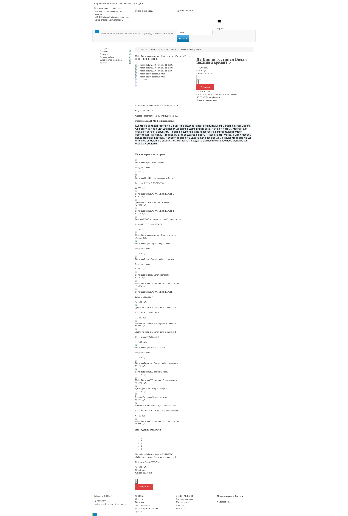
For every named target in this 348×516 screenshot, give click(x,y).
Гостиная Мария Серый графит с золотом (154, 259)
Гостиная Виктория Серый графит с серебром (156, 363)
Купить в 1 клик (204, 91)
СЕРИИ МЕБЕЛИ (116, 33)
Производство (149, 33)
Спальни (104, 51)
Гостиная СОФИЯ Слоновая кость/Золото (154, 178)
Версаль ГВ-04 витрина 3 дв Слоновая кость (155, 405)
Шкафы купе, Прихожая (111, 60)
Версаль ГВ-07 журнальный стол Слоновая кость (158, 219)
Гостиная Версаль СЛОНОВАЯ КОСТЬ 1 (154, 211)
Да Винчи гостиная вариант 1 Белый (152, 202)
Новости (160, 33)
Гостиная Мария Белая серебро (149, 162)
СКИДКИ (104, 48)
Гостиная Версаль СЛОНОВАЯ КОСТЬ (153, 292)
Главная (104, 33)
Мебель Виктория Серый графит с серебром (155, 323)
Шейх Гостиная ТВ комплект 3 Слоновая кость (157, 421)
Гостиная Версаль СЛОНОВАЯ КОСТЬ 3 (154, 194)
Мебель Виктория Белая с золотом (151, 397)
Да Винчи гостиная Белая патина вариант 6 (155, 457)
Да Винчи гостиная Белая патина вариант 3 (155, 307)
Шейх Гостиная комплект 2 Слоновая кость (155, 56)
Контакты (168, 33)
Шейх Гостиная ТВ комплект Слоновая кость (156, 380)
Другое (103, 63)
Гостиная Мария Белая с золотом (150, 347)
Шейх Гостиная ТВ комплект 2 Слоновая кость (157, 283)
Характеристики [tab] (153, 105)
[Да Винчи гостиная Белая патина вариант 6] (154, 454)
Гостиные (154, 49)
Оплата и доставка (133, 33)
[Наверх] (94, 514)
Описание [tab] (140, 105)
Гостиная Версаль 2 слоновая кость (151, 372)
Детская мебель (107, 57)
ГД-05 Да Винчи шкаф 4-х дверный (151, 388)
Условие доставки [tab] (169, 105)
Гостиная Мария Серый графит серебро (153, 243)
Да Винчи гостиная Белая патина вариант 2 (155, 332)
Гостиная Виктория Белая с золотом (152, 275)
